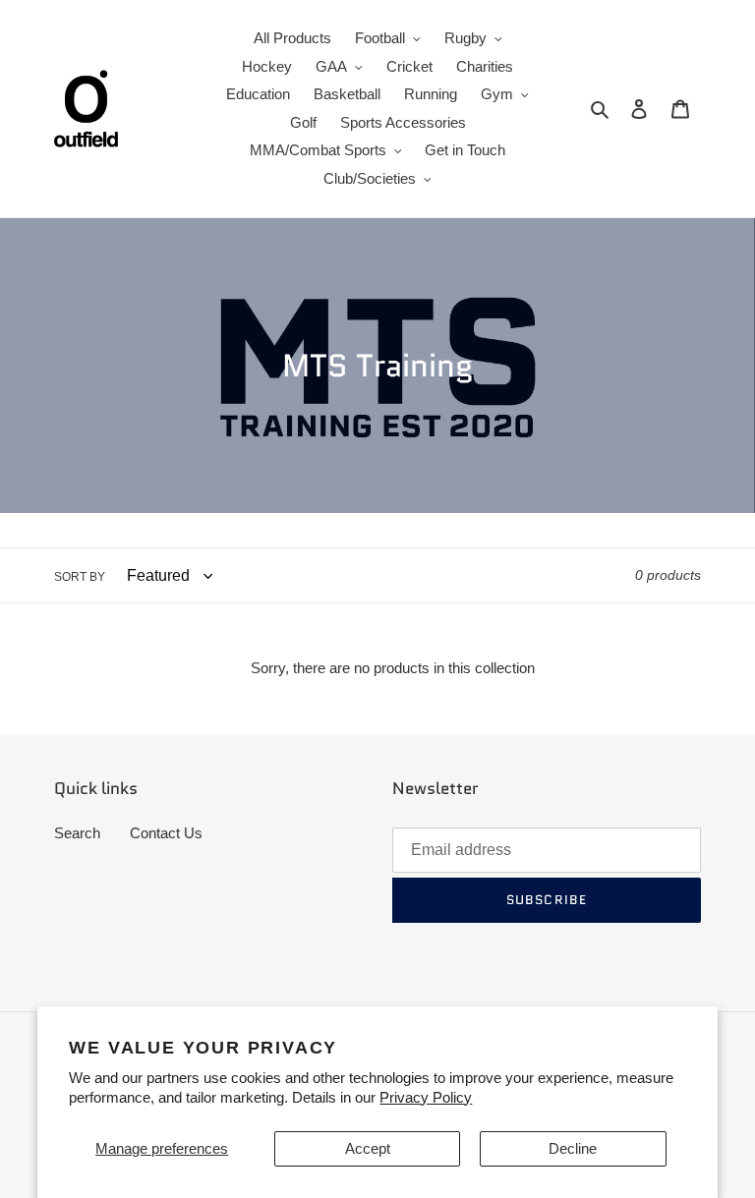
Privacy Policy (425, 1097)
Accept (367, 1148)
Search (77, 833)
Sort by (79, 577)
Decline (573, 1148)
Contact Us (166, 833)
